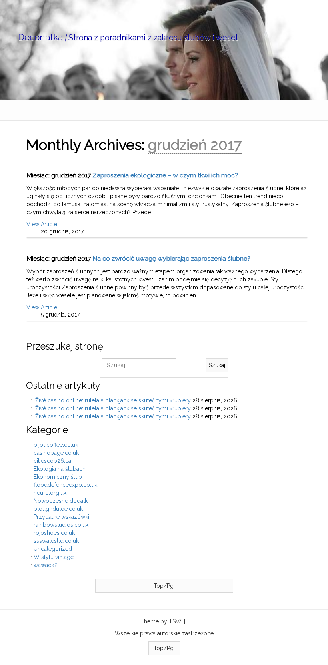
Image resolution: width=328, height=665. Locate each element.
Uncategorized (53, 549)
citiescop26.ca (52, 461)
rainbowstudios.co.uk (61, 525)
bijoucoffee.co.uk (56, 445)
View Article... (43, 224)
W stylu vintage (54, 557)
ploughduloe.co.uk (58, 509)
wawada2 (46, 565)
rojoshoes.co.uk (54, 533)
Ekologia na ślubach (60, 469)
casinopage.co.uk (56, 453)
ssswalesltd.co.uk (56, 541)
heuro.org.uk (50, 493)
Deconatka (40, 37)
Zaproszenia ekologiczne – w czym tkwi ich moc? (165, 175)
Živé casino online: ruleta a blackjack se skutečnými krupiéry (113, 400)
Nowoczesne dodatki (61, 501)
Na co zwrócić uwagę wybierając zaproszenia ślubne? (171, 258)
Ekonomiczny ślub (58, 477)
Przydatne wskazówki (61, 517)
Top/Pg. (164, 586)
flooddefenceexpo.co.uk (65, 485)
